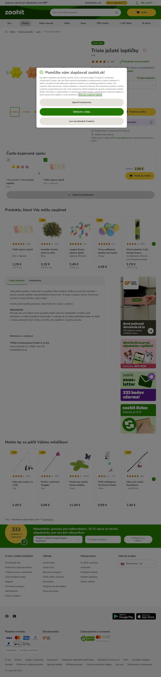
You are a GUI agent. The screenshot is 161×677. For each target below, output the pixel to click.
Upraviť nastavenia (81, 102)
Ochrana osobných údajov (90, 94)
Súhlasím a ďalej (81, 111)
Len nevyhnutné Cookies (81, 121)
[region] (81, 98)
